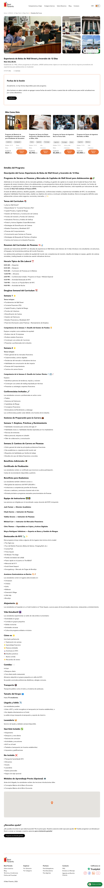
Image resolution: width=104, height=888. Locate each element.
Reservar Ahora (22, 152)
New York (18, 13)
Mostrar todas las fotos (92, 51)
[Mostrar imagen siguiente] (25, 122)
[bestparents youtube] (98, 873)
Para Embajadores (48, 868)
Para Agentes (47, 873)
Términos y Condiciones (11, 873)
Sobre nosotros (8, 868)
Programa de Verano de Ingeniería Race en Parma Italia (63, 135)
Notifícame (12, 98)
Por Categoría (27, 871)
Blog (70, 6)
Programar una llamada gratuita (14, 835)
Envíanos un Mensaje (68, 871)
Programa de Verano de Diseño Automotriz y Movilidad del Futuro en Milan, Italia (39, 136)
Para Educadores (48, 871)
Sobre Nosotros (61, 6)
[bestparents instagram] (85, 873)
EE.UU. (11, 13)
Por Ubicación (27, 868)
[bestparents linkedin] (93, 873)
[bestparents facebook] (89, 873)
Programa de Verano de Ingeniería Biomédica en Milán (87, 135)
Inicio (5, 13)
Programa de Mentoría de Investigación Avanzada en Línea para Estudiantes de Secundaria (15, 136)
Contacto (76, 6)
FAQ (63, 868)
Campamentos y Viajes (35, 6)
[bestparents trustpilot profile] (92, 868)
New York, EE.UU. (10, 62)
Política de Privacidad (10, 875)
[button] (52, 803)
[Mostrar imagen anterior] (7, 122)
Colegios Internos (49, 6)
